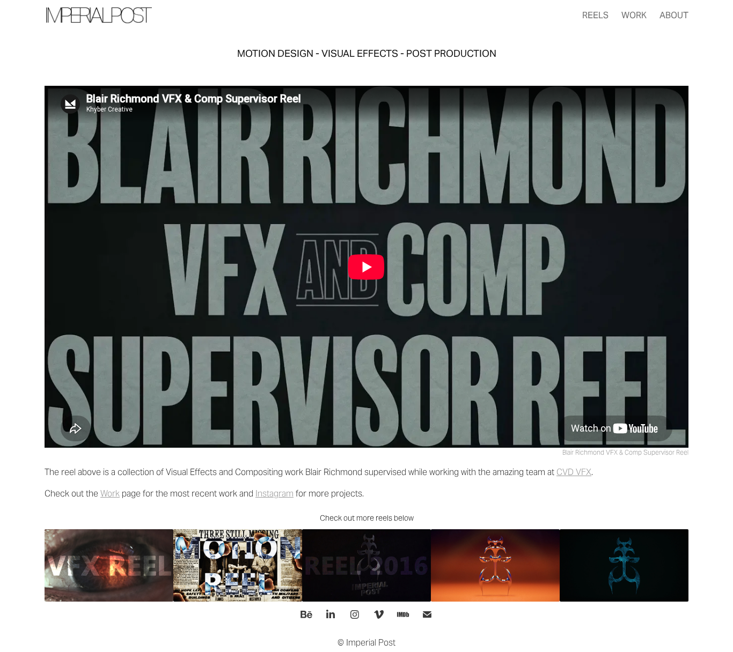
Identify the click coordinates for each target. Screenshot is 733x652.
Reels (595, 15)
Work (634, 15)
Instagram (274, 493)
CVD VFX (573, 472)
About (673, 15)
